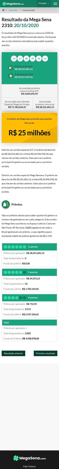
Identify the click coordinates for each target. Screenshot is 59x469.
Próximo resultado (45, 353)
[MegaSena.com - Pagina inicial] (12, 3)
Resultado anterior (13, 353)
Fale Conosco (29, 466)
